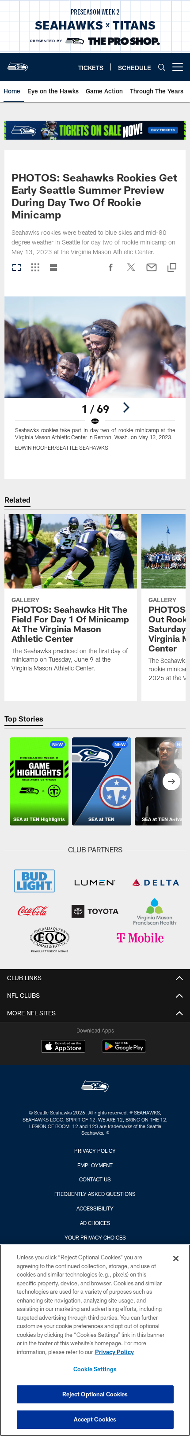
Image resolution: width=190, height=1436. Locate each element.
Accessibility (95, 1208)
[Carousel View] (17, 268)
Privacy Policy (95, 1150)
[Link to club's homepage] (17, 63)
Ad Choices (95, 1223)
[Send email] (151, 272)
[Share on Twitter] (131, 272)
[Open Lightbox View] (95, 379)
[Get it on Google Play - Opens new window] (124, 1051)
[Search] (161, 67)
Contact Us (95, 1179)
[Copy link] (172, 268)
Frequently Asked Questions (95, 1194)
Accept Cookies (95, 1419)
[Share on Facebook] (111, 272)
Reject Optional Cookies (95, 1394)
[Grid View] (35, 268)
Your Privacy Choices (95, 1237)
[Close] (176, 1258)
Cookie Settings (95, 1369)
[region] (95, 1340)
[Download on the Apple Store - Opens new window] (63, 1047)
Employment (95, 1165)
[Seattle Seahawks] (95, 1087)
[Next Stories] (171, 781)
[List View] (53, 268)
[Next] (126, 407)
